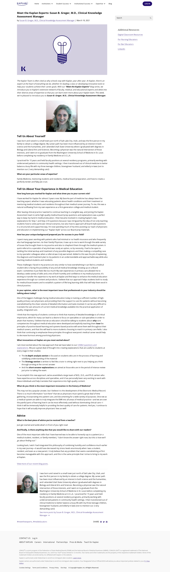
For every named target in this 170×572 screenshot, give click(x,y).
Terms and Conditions (40, 568)
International (49, 542)
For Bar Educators (126, 44)
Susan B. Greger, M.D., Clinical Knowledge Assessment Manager (47, 20)
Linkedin (121, 49)
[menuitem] (36, 3)
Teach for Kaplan (91, 542)
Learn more (77, 558)
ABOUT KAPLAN (26, 542)
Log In (34, 538)
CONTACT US (24, 538)
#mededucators (40, 521)
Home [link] (36, 4)
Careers (38, 542)
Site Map (64, 568)
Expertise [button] (99, 4)
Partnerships (62, 542)
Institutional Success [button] (82, 4)
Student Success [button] (62, 4)
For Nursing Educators (128, 39)
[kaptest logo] (22, 4)
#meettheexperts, (25, 521)
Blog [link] (110, 4)
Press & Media (76, 542)
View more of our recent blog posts (32, 463)
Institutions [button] (46, 4)
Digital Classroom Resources (130, 34)
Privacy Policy (54, 568)
